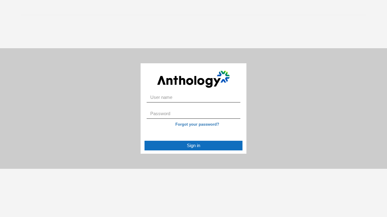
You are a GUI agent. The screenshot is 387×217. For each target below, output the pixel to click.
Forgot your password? (197, 124)
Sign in (193, 145)
